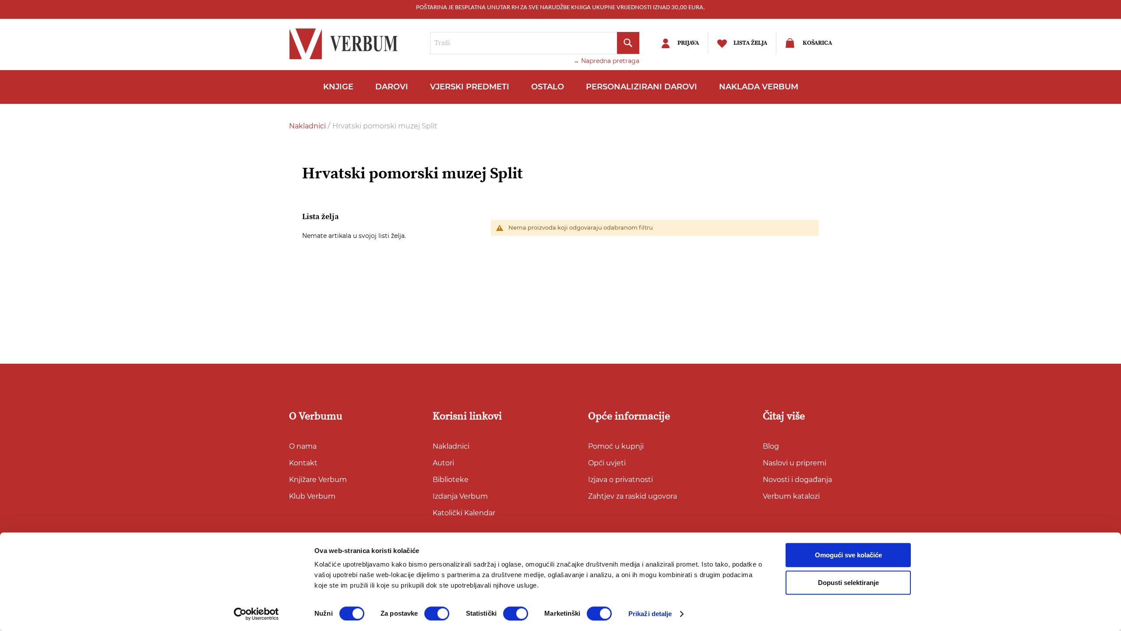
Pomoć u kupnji (616, 446)
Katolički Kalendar (464, 513)
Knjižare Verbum (318, 479)
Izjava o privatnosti (620, 479)
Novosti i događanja (797, 479)
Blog (771, 446)
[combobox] (534, 43)
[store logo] (346, 43)
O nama (303, 446)
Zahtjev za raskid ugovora (632, 496)
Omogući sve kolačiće (848, 555)
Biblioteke (451, 479)
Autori (443, 463)
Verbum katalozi (791, 496)
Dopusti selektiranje (848, 582)
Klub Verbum (312, 496)
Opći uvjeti (607, 463)
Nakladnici (308, 126)
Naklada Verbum (758, 87)
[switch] (436, 613)
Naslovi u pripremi (794, 463)
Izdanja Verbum (460, 496)
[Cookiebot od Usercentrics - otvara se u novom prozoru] (256, 613)
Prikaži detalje (650, 613)
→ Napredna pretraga (606, 61)
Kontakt (303, 463)
